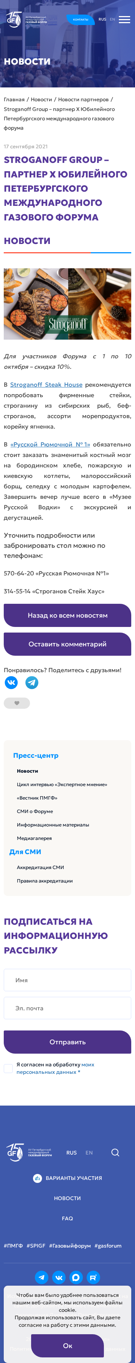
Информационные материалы (53, 825)
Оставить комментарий (67, 644)
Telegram (31, 682)
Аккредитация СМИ (40, 867)
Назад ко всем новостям (68, 615)
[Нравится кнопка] (17, 703)
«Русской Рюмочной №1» (50, 444)
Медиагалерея (34, 838)
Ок (67, 1345)
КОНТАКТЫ (80, 19)
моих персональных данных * (55, 1068)
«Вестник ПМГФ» (37, 798)
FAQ (67, 1218)
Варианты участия (74, 1178)
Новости (27, 771)
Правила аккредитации (45, 881)
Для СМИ (25, 852)
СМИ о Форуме (35, 811)
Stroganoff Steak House (46, 384)
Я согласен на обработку (55, 1068)
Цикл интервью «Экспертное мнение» (62, 784)
